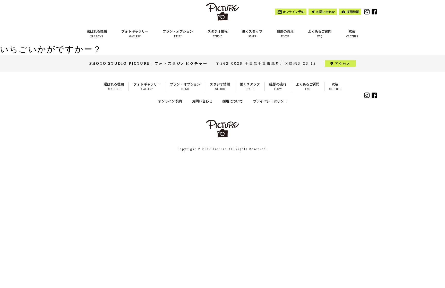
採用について (232, 101)
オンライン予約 (170, 101)
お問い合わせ (202, 101)
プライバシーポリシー (270, 101)
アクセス (343, 63)
